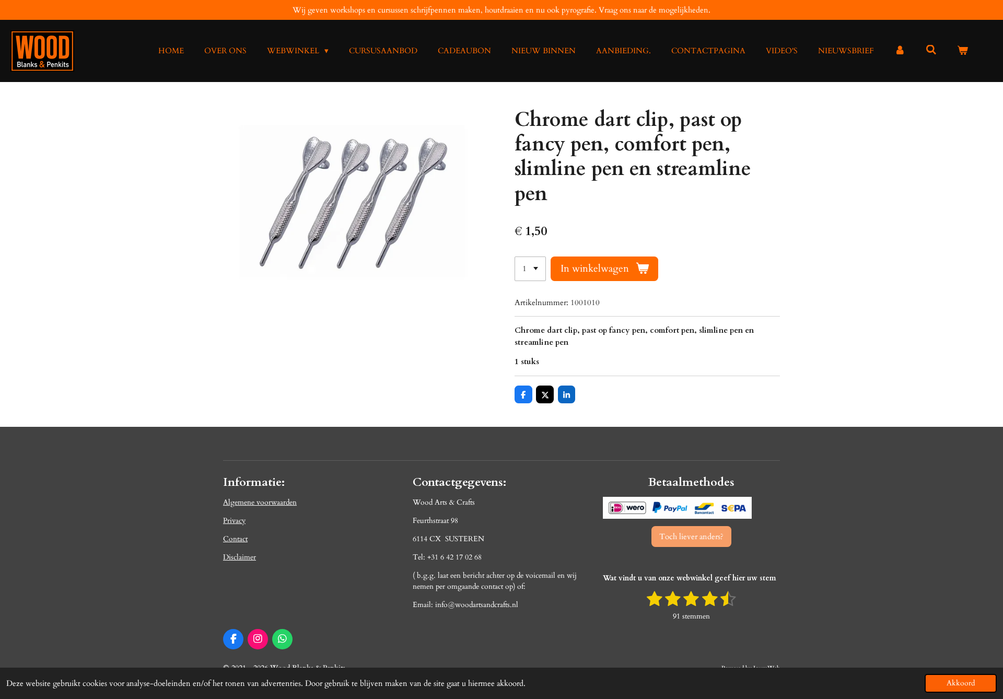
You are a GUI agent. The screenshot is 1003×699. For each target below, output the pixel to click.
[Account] (900, 51)
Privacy (234, 521)
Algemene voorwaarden (260, 502)
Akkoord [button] (961, 683)
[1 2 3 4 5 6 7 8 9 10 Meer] (530, 269)
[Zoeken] (931, 50)
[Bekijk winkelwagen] (962, 51)
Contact (235, 539)
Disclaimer (239, 557)
